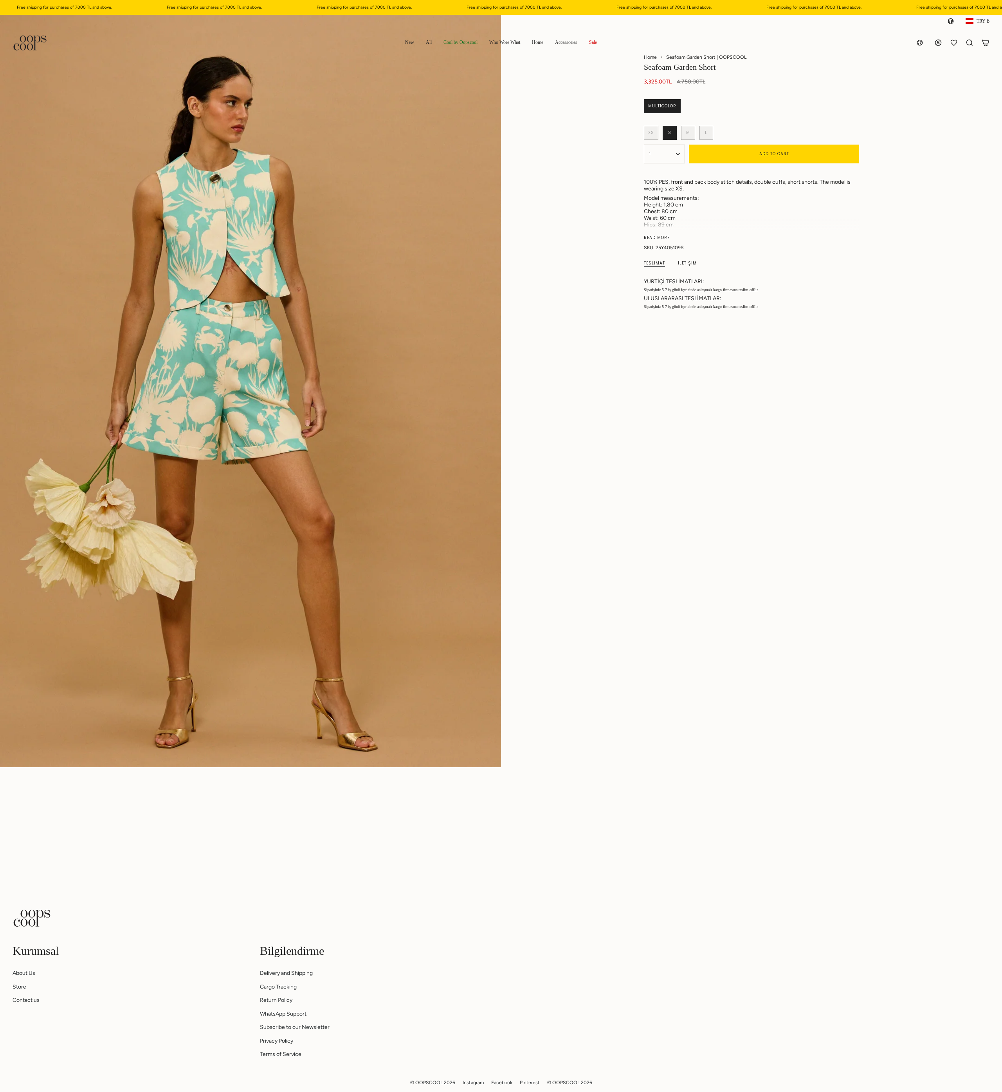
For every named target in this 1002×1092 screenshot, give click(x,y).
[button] (409, 43)
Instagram (473, 1082)
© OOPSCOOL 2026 (432, 1082)
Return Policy (276, 1000)
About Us (24, 973)
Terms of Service (280, 1054)
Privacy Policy (276, 1041)
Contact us (26, 1000)
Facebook (501, 1082)
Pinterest (530, 1082)
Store (19, 986)
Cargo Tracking (278, 986)
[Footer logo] (32, 918)
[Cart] (985, 43)
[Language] (952, 21)
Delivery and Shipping (286, 973)
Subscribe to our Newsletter (295, 1027)
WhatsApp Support (283, 1014)
